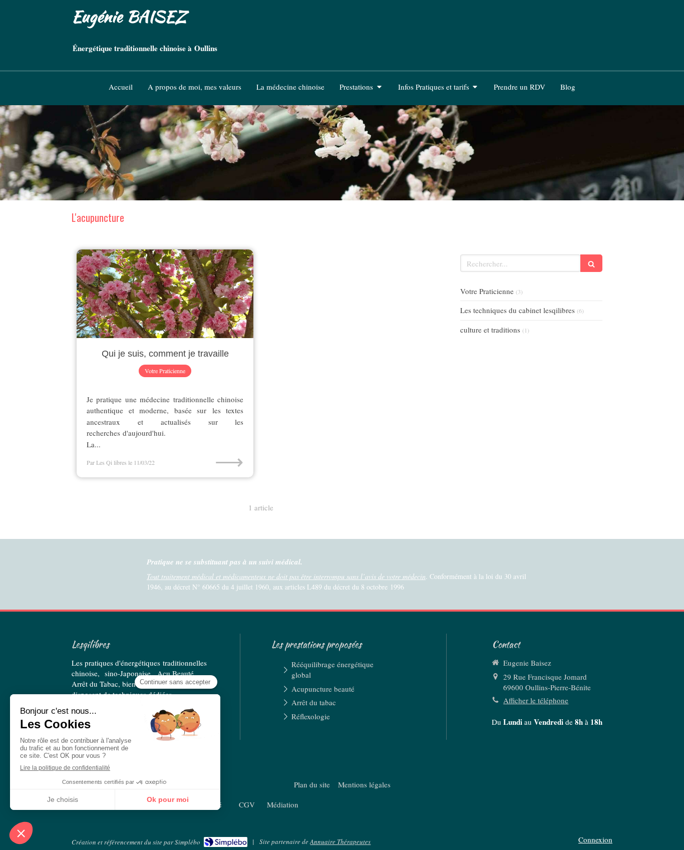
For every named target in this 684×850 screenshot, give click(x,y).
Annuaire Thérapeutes (340, 841)
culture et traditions (490, 330)
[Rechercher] (591, 263)
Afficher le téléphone (535, 700)
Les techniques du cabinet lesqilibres (517, 310)
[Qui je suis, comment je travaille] (165, 293)
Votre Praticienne (487, 291)
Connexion (595, 839)
